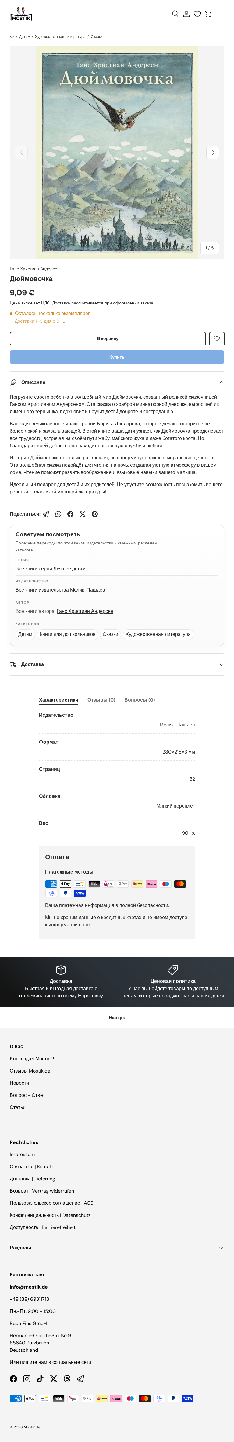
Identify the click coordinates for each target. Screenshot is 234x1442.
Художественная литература (60, 36)
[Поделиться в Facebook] (70, 514)
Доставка (61, 303)
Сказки (97, 36)
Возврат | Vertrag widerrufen (42, 1191)
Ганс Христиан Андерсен (35, 268)
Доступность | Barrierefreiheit (43, 1227)
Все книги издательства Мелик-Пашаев (60, 590)
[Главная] (12, 37)
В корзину (108, 338)
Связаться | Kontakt (32, 1166)
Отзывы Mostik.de (30, 1071)
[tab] (58, 700)
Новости (19, 1083)
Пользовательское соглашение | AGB (52, 1203)
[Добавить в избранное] (217, 338)
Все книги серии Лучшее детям (51, 568)
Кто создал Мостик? (32, 1059)
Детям (24, 36)
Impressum (22, 1154)
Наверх (117, 1017)
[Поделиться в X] (82, 514)
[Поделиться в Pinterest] (95, 514)
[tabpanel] (117, 774)
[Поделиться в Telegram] (46, 514)
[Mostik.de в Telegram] (80, 1378)
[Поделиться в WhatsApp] (58, 514)
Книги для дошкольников (68, 634)
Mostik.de (32, 1427)
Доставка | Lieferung (32, 1179)
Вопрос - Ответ (27, 1095)
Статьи (18, 1107)
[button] (208, 14)
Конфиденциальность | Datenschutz (50, 1215)
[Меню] (220, 14)
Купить (117, 357)
